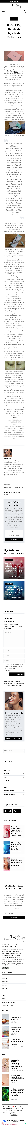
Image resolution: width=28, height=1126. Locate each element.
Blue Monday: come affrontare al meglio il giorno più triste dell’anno (14, 591)
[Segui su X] (15, 811)
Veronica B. (10, 44)
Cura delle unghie (10, 791)
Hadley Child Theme (12, 1113)
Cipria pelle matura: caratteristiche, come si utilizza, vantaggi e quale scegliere (16, 1064)
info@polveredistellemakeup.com (12, 965)
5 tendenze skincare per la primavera (16, 1017)
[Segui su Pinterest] (19, 811)
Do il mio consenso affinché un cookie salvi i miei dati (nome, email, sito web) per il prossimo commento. (14, 667)
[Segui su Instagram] (10, 811)
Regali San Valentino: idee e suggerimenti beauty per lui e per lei (13, 568)
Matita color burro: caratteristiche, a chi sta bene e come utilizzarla (17, 1077)
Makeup (6, 780)
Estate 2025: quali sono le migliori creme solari (16, 1029)
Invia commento (16, 674)
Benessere (14, 18)
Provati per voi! (9, 794)
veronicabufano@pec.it (15, 1110)
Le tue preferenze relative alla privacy (15, 1121)
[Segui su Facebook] (6, 811)
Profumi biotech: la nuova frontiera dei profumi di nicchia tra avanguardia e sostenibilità (17, 1092)
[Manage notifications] (2, 1123)
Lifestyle (7, 784)
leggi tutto (16, 576)
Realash (16, 71)
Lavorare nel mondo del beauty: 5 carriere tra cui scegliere (17, 1042)
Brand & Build (14, 1114)
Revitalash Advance (15, 302)
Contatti (5, 1107)
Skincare (7, 767)
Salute (6, 777)
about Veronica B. (13, 738)
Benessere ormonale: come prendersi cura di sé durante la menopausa (16, 862)
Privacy (10, 1107)
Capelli (6, 787)
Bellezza (7, 774)
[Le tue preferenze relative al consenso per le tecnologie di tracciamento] (25, 1123)
